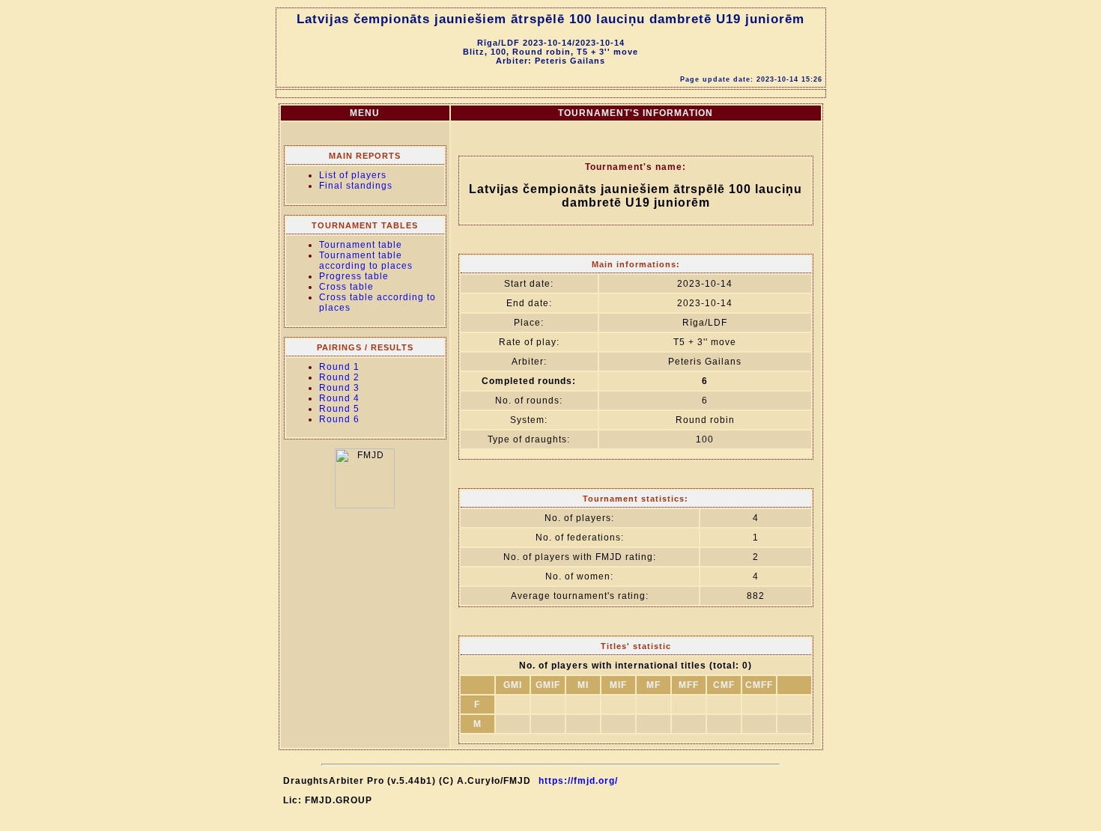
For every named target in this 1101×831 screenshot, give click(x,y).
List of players (352, 175)
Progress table (354, 276)
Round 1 (339, 367)
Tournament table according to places (366, 260)
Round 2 (339, 377)
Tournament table (360, 245)
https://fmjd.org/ (578, 781)
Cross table (346, 286)
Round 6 (339, 419)
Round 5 (339, 409)
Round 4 (339, 398)
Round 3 (339, 388)
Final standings (355, 185)
